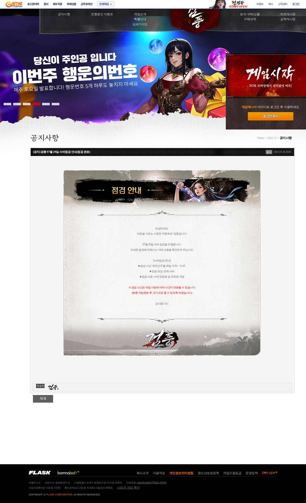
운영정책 (252, 473)
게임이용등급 (232, 473)
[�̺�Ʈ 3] (26, 103)
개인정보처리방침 (181, 473)
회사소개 (143, 473)
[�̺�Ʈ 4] (36, 103)
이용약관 (159, 473)
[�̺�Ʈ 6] (55, 103)
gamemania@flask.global (151, 482)
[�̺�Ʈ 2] (17, 103)
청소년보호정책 (208, 473)
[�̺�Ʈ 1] (7, 103)
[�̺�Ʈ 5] (45, 103)
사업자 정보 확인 (128, 487)
